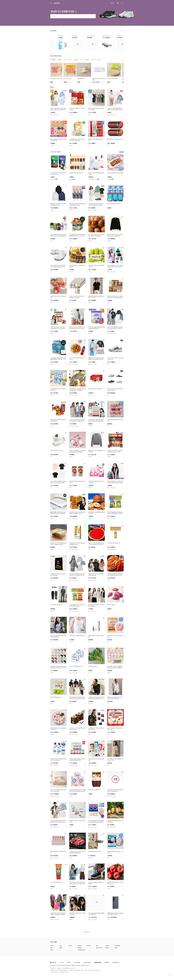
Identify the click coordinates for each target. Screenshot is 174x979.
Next (124, 42)
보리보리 (107, 947)
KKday (116, 947)
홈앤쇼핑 (79, 947)
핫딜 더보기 (86, 932)
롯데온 (93, 59)
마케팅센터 (107, 962)
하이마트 (89, 945)
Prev (50, 42)
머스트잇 (70, 945)
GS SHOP (87, 59)
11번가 (70, 59)
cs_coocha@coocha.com (78, 970)
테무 (97, 945)
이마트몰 (53, 59)
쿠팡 (65, 59)
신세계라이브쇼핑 (81, 950)
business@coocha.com (95, 970)
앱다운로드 (54, 962)
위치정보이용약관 (87, 962)
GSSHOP (80, 945)
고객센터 (68, 962)
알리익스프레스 (99, 947)
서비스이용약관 (77, 962)
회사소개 (61, 962)
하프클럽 (59, 59)
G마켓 (98, 59)
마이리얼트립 (117, 945)
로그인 (112, 3)
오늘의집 (76, 59)
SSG (81, 59)
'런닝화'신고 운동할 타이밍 (62, 11)
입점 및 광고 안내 (116, 962)
